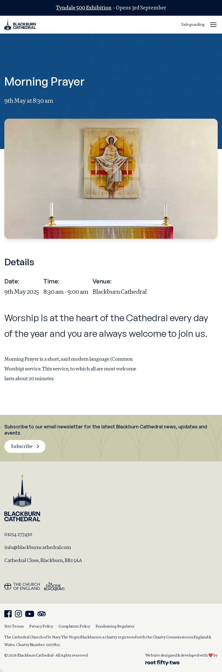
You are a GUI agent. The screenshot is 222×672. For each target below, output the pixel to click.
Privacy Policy (41, 626)
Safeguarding (193, 24)
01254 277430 (18, 534)
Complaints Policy (74, 626)
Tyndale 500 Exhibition (84, 7)
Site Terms (14, 626)
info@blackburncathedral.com (37, 547)
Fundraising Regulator (115, 626)
